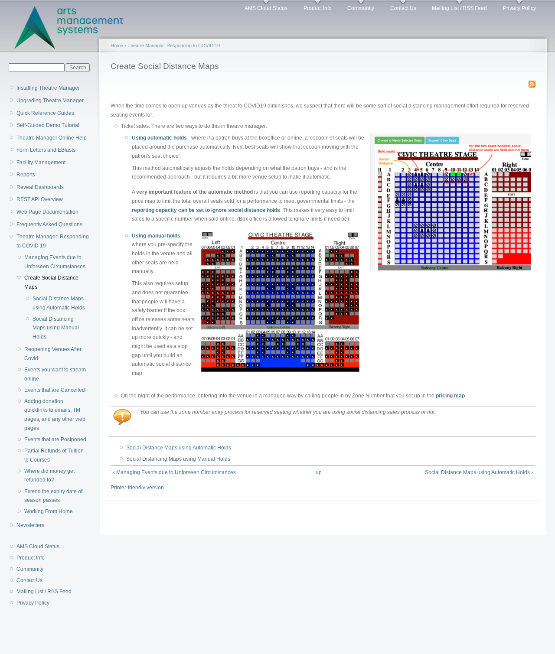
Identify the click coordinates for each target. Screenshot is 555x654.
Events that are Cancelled (54, 390)
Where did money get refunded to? (49, 475)
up (319, 472)
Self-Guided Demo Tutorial (47, 125)
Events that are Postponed (55, 439)
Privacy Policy (519, 8)
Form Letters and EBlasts (45, 150)
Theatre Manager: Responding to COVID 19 (52, 241)
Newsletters (30, 525)
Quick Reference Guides (45, 113)
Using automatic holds (159, 138)
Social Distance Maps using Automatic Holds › (478, 472)
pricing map (450, 396)
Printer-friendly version (137, 488)
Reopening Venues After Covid (53, 353)
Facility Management (40, 162)
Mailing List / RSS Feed (459, 8)
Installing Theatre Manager (48, 88)
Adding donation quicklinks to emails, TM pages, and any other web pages (54, 414)
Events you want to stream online (55, 374)
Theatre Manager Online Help (51, 138)
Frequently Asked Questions (49, 224)
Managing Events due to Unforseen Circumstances (54, 262)
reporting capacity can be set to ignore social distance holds (206, 210)
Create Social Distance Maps (51, 282)
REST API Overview (39, 199)
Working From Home (48, 511)
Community (360, 8)
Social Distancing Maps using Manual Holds (56, 328)
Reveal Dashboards (40, 187)
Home (117, 45)
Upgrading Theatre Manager (50, 101)
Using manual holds (156, 236)
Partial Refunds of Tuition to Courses (54, 455)
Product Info (318, 8)
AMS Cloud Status (266, 8)
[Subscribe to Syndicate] (532, 82)
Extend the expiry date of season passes (53, 496)
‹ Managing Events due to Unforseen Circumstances (174, 472)
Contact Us (403, 8)
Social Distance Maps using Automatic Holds (59, 303)
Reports (25, 175)
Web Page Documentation (47, 212)
